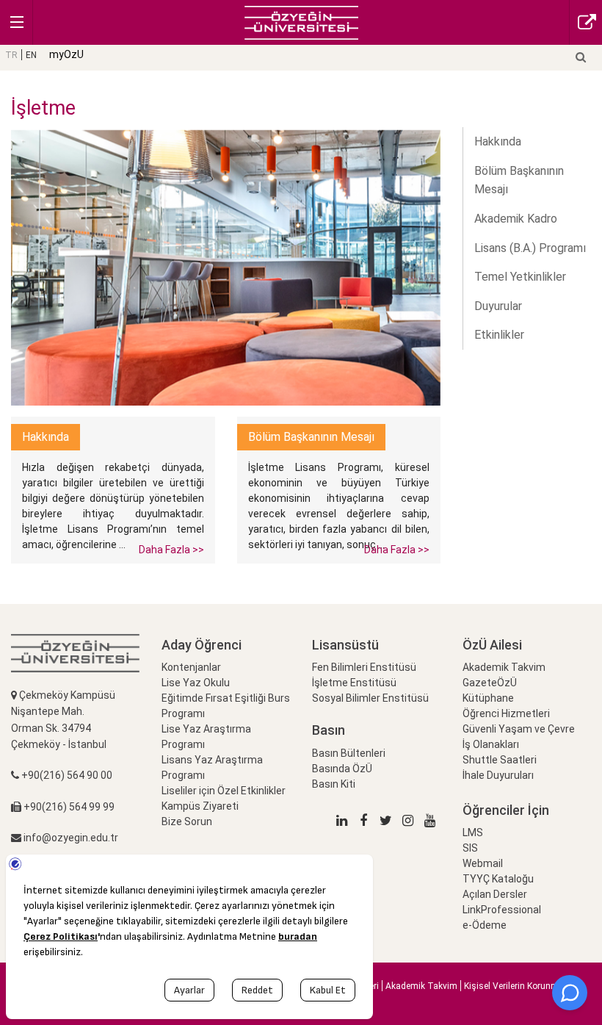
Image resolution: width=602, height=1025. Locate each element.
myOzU (66, 54)
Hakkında (497, 141)
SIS (470, 848)
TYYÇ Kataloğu (498, 879)
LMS (473, 832)
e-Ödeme (485, 925)
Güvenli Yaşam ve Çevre (519, 729)
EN (31, 55)
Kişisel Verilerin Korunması (517, 986)
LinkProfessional (502, 910)
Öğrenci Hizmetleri (506, 713)
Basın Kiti (333, 784)
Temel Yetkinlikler (520, 277)
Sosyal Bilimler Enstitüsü (370, 698)
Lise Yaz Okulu (196, 682)
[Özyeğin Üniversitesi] (301, 22)
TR (11, 55)
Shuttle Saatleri (500, 760)
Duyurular (498, 306)
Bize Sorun (187, 821)
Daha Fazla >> (171, 549)
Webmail (483, 863)
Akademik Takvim (504, 667)
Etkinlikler (499, 335)
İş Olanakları (491, 744)
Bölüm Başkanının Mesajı (519, 180)
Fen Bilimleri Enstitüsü (364, 667)
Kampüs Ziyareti (200, 806)
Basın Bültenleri (348, 753)
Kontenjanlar (191, 667)
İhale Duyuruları (498, 775)
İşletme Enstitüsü (354, 682)
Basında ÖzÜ (342, 768)
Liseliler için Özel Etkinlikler (224, 790)
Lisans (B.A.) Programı (530, 248)
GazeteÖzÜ (490, 682)
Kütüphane (488, 698)
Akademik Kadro (515, 219)
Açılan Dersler (495, 894)
